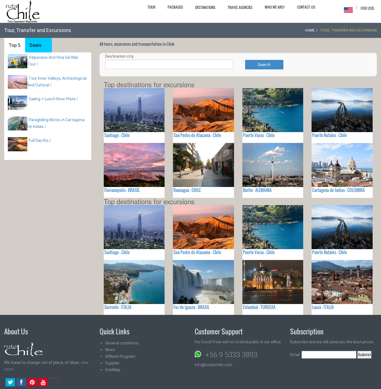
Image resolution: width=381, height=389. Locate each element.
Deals (35, 45)
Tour (151, 7)
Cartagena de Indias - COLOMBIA (338, 190)
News (110, 349)
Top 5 (15, 45)
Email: (296, 354)
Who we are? (275, 7)
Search (264, 64)
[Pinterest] (32, 383)
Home (310, 30)
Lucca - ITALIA (323, 307)
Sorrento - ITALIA (117, 307)
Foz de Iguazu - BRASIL (191, 307)
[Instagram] (54, 383)
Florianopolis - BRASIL (122, 190)
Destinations (205, 7)
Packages (175, 7)
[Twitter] (10, 383)
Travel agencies (240, 7)
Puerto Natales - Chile (329, 135)
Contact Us (306, 7)
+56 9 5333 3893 (231, 355)
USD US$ (367, 8)
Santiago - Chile (117, 135)
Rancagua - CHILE (187, 190)
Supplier (112, 363)
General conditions (122, 343)
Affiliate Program (120, 356)
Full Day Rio (39, 140)
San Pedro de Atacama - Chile (197, 135)
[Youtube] (43, 383)
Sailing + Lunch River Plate (52, 99)
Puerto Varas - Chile (259, 135)
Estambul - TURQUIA (259, 307)
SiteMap (112, 370)
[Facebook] (21, 383)
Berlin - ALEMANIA (257, 190)
